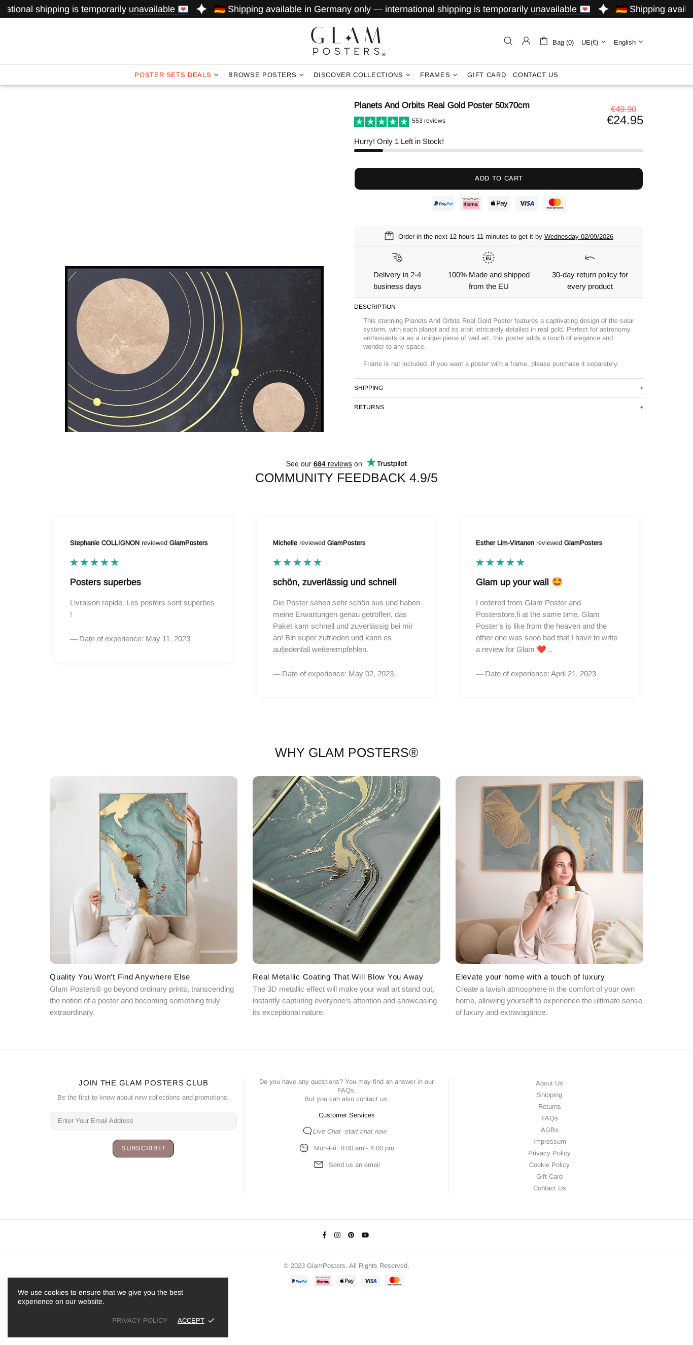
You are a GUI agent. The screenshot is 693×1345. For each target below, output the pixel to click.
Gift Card (549, 1176)
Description (375, 306)
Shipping (549, 1095)
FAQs (345, 1090)
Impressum (549, 1141)
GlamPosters (346, 41)
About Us (549, 1083)
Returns (549, 1106)
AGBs (550, 1130)
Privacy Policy (549, 1153)
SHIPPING (368, 387)
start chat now (365, 1131)
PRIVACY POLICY (139, 1320)
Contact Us (549, 1188)
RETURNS (369, 407)
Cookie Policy (549, 1165)
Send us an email (354, 1165)
